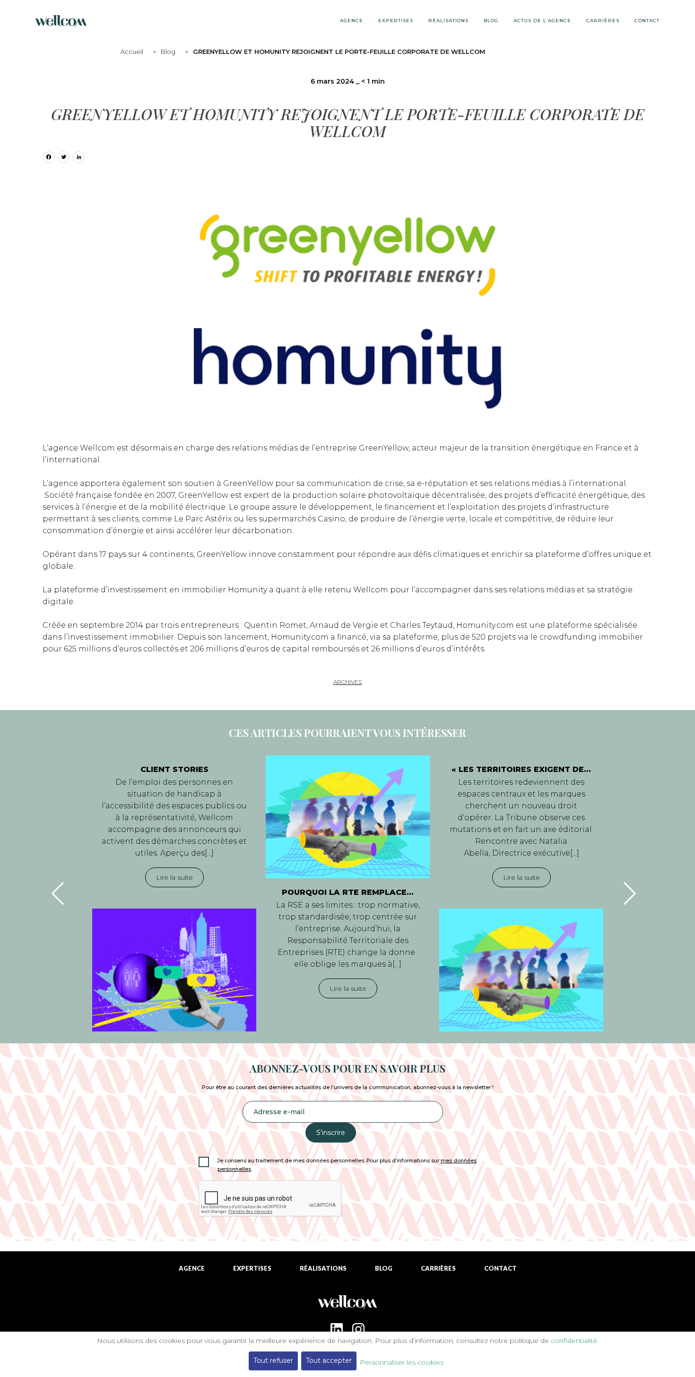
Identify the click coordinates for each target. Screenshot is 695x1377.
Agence (351, 20)
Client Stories (174, 769)
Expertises (395, 20)
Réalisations (448, 20)
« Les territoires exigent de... (521, 769)
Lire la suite (174, 877)
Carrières (602, 20)
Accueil (132, 51)
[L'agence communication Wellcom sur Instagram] (358, 1329)
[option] (174, 893)
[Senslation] (347, 1305)
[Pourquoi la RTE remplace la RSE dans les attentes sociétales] (348, 816)
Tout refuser (273, 1360)
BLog (491, 20)
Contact (647, 20)
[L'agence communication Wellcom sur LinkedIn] (336, 1329)
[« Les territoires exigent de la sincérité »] (521, 970)
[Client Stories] (174, 970)
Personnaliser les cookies (401, 1362)
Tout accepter (329, 1360)
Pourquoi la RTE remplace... (348, 892)
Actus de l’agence (542, 20)
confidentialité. (575, 1340)
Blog (168, 51)
